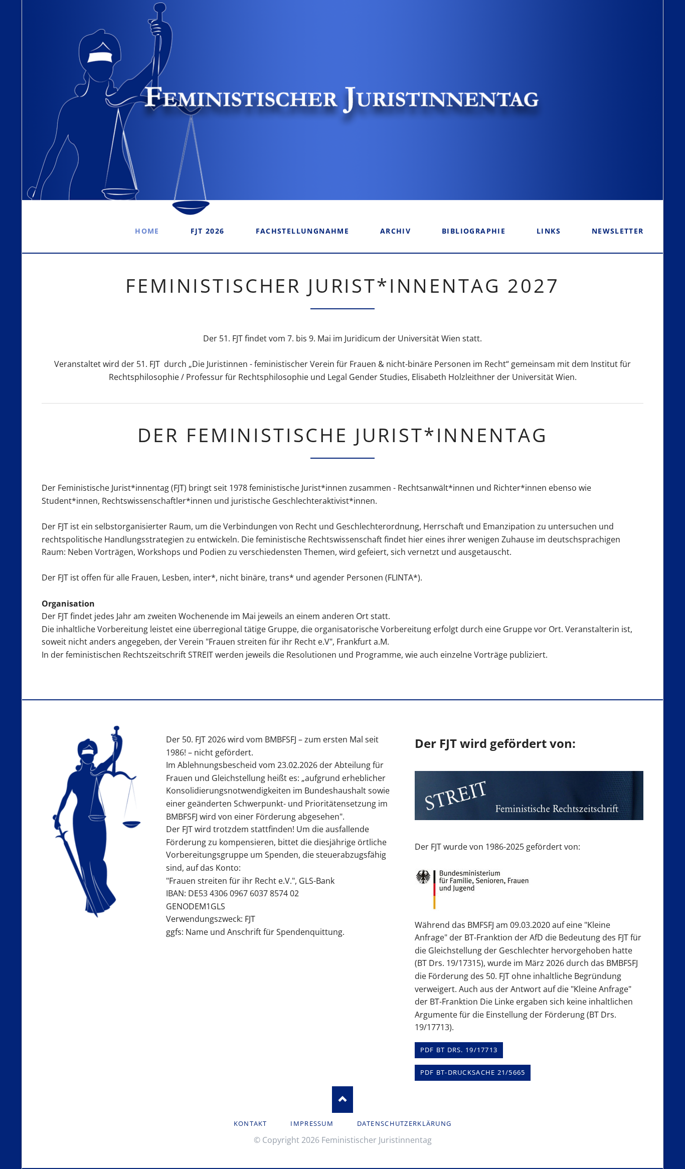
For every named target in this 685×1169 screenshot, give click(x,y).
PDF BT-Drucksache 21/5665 (473, 1072)
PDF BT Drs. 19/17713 (459, 1049)
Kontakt (250, 1123)
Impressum (311, 1123)
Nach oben (343, 1099)
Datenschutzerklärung (404, 1123)
